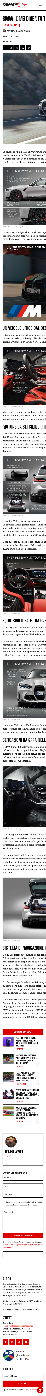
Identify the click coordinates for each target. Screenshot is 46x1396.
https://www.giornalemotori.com (16, 1156)
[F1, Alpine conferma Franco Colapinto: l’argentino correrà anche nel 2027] (8, 1077)
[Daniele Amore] (5, 30)
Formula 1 (20, 1084)
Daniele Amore (23, 31)
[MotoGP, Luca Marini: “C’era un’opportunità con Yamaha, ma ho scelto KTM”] (8, 1059)
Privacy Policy (31, 1390)
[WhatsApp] (16, 47)
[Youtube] (26, 1342)
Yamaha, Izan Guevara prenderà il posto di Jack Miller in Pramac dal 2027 (27, 1042)
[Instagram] (12, 1342)
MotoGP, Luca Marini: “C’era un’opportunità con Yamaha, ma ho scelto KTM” (27, 1059)
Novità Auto (11, 25)
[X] (11, 47)
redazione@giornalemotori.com (18, 1325)
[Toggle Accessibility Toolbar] (40, 1390)
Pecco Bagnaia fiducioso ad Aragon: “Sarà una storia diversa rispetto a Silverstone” (27, 1094)
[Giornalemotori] (15, 5)
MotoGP (19, 1049)
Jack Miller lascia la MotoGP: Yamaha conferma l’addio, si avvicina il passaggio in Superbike (27, 1112)
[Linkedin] (22, 47)
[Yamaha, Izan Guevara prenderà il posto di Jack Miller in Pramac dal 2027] (8, 1042)
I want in (21, 1384)
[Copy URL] (28, 47)
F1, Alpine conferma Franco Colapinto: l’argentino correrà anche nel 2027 (26, 1076)
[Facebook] (5, 47)
